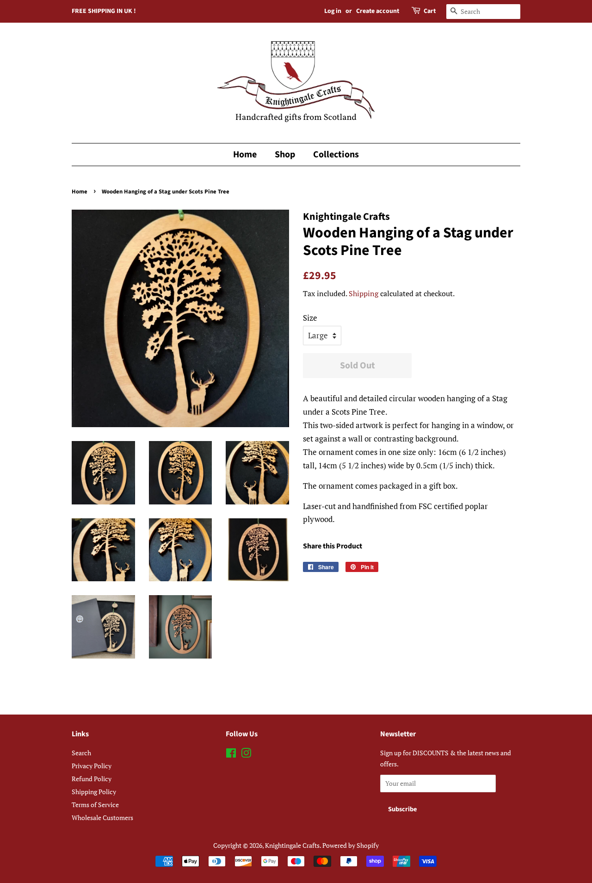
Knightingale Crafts (292, 845)
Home (245, 154)
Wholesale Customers (102, 817)
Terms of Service (95, 804)
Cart (430, 11)
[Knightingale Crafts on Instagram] (246, 754)
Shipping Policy (94, 791)
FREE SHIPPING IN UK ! (104, 11)
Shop (285, 154)
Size (310, 317)
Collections (336, 154)
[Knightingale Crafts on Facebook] (231, 754)
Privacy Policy (91, 765)
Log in (332, 11)
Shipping (363, 293)
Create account (377, 11)
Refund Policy (91, 778)
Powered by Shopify (350, 845)
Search (81, 752)
